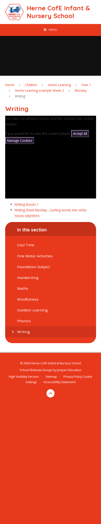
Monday (81, 90)
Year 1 (86, 85)
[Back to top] (51, 393)
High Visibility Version (24, 376)
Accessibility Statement (59, 382)
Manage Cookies (19, 140)
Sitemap (51, 376)
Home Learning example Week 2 (39, 90)
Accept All (80, 133)
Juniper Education (69, 370)
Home (9, 85)
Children (31, 85)
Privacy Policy (72, 376)
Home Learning (59, 85)
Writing (20, 96)
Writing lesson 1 (27, 204)
